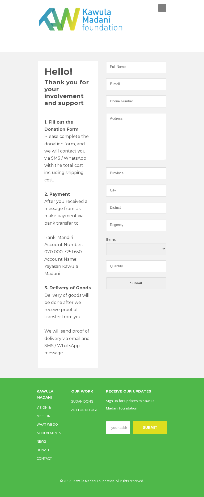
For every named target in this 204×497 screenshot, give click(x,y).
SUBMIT (150, 427)
